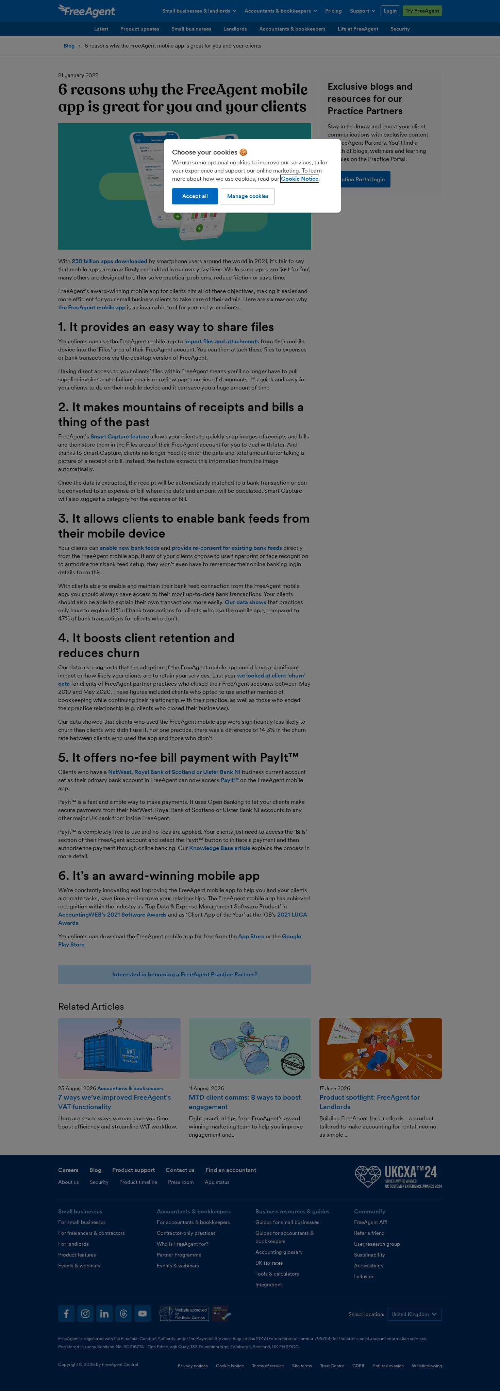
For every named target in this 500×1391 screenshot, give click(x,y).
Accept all (195, 196)
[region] (252, 176)
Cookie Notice (299, 178)
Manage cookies (247, 196)
